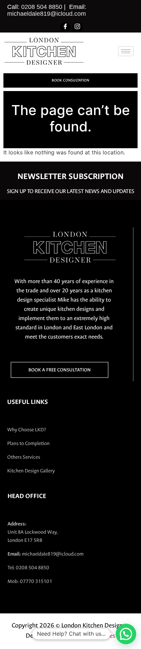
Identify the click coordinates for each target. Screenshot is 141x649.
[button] (126, 634)
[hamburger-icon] (125, 51)
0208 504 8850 (41, 6)
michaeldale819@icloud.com (46, 13)
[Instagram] (77, 27)
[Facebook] (65, 27)
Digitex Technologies (87, 636)
